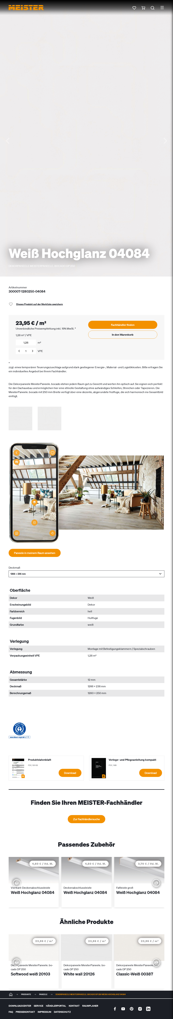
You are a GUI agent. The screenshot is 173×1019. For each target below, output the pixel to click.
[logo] (26, 7)
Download (70, 773)
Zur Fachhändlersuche (86, 819)
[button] (86, 573)
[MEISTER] (11, 994)
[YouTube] (123, 1009)
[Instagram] (140, 1009)
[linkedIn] (148, 1009)
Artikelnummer (18, 287)
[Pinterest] (131, 1009)
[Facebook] (115, 1009)
